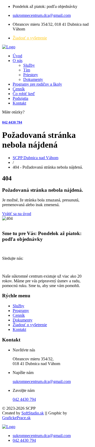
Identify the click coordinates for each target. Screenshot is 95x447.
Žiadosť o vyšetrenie (30, 38)
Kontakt (19, 103)
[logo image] (8, 426)
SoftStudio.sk (32, 413)
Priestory (30, 74)
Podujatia (20, 98)
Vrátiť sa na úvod (16, 213)
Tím (26, 70)
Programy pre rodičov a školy (37, 84)
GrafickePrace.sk (16, 417)
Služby (29, 65)
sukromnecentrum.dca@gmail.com (42, 15)
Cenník (19, 89)
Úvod (17, 56)
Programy (21, 310)
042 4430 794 (12, 122)
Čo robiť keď (24, 93)
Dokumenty (33, 79)
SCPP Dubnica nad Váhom (35, 157)
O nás (17, 60)
